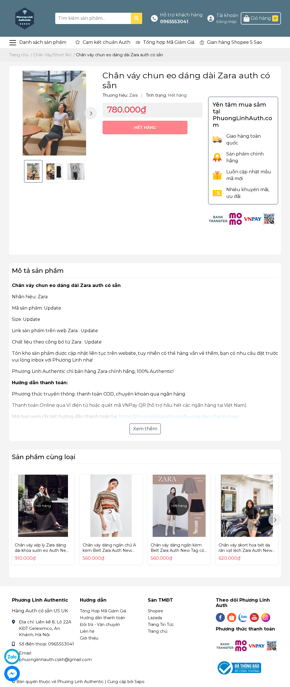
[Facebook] (220, 617)
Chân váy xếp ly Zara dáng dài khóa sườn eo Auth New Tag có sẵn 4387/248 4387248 (42, 553)
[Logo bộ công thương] (239, 667)
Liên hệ (87, 631)
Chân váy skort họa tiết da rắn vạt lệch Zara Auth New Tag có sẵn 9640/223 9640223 (245, 553)
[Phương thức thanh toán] (242, 218)
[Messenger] (12, 673)
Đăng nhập (226, 22)
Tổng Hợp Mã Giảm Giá (103, 610)
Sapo (139, 681)
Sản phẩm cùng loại (44, 457)
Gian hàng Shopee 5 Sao (234, 42)
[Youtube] (254, 617)
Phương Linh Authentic (80, 681)
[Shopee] (231, 617)
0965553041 (174, 21)
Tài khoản (227, 15)
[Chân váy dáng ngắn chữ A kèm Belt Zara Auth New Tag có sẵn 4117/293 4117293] (111, 506)
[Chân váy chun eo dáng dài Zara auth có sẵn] (54, 113)
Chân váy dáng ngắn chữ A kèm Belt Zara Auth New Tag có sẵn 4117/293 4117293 (110, 551)
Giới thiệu (89, 638)
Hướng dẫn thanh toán (102, 617)
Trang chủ (157, 631)
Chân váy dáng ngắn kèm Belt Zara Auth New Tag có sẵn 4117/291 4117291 (177, 551)
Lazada (155, 617)
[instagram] (265, 617)
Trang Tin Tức (161, 624)
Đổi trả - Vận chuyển (100, 624)
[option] (54, 113)
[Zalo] (243, 617)
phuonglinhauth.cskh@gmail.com (55, 659)
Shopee (155, 610)
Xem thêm (145, 428)
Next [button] (90, 113)
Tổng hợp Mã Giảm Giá (168, 42)
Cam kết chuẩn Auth (106, 42)
